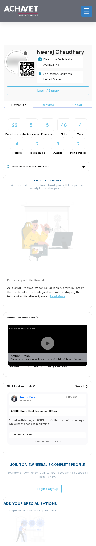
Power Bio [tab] (19, 105)
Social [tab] (77, 105)
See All (79, 386)
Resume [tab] (48, 105)
